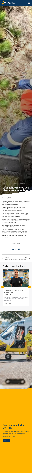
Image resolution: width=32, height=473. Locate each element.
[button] (13, 249)
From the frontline (17, 183)
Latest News (25, 183)
